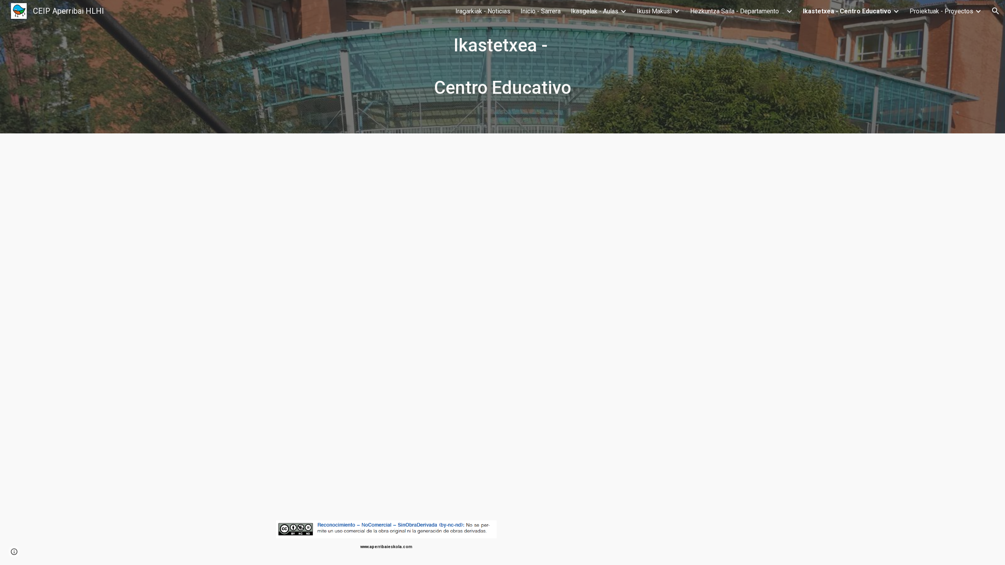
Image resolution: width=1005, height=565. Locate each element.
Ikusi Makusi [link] (654, 11)
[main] (502, 66)
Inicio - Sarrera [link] (541, 11)
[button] (995, 11)
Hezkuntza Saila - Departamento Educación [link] (737, 11)
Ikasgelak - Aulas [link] (594, 11)
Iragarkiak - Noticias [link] (482, 11)
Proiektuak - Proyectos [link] (941, 11)
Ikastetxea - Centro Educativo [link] (847, 11)
